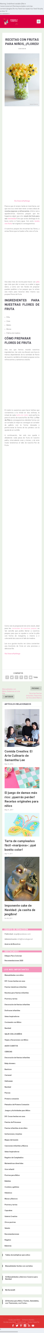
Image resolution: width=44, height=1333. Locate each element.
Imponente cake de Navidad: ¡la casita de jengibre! (20, 910)
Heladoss (8, 1193)
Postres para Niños (12, 1175)
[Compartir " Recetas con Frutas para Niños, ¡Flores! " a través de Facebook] (7, 677)
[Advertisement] (22, 131)
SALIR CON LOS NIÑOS (13, 1034)
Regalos (8, 1240)
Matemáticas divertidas (14, 1163)
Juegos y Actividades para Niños (17, 1110)
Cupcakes (8, 1210)
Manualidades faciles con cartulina (19, 1266)
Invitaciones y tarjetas (13, 1134)
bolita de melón (22, 415)
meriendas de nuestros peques (24, 628)
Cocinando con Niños (13, 1022)
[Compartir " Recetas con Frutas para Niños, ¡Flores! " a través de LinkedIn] (26, 677)
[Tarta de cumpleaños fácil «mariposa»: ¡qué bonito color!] (22, 825)
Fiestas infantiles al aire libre (16, 1128)
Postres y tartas (11, 999)
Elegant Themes (17, 1317)
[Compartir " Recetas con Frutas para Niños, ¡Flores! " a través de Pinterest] (21, 677)
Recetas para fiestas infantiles (17, 993)
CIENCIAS (8, 1052)
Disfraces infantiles (12, 1010)
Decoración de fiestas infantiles (17, 1005)
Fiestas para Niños (14, 1320)
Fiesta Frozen (22, 1322)
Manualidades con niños (14, 975)
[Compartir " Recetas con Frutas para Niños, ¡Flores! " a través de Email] (30, 677)
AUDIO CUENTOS (11, 1046)
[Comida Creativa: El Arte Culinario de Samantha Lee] (22, 728)
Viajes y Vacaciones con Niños (16, 1040)
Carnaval (8, 1075)
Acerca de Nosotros (12, 944)
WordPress (37, 1317)
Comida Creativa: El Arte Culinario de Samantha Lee (19, 756)
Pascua (7, 1093)
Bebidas (8, 1181)
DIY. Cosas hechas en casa (15, 981)
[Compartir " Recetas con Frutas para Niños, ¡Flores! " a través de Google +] (16, 677)
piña (37, 282)
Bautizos (8, 1069)
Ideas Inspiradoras (12, 1016)
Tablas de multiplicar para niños (17, 1255)
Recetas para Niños (10, 1322)
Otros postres (10, 1222)
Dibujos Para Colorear (13, 956)
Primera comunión (12, 1099)
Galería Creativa (11, 1216)
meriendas (12, 219)
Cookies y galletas (12, 1187)
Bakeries (8, 1246)
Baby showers (10, 1063)
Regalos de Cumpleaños (14, 1158)
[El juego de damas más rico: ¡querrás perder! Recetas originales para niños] (22, 777)
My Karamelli (10, 1290)
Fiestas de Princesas (13, 1122)
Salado (7, 1228)
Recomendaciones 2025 (14, 961)
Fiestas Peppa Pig (33, 1322)
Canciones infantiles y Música (16, 1146)
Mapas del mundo (11, 1140)
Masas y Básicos (11, 1199)
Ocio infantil (9, 1169)
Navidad (8, 1028)
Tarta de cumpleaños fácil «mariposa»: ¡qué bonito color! (20, 845)
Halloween (9, 1081)
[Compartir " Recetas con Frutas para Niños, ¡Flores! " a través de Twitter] (12, 677)
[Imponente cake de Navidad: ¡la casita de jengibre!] (22, 879)
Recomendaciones (12, 1234)
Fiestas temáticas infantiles (16, 987)
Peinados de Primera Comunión (17, 1105)
